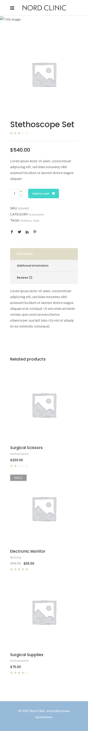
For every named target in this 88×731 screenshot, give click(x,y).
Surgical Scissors (26, 447)
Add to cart (40, 193)
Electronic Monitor (27, 551)
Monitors (26, 220)
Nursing (15, 557)
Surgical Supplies (26, 654)
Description (25, 254)
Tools (36, 220)
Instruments (36, 214)
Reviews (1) (24, 278)
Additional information (33, 266)
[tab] (44, 254)
